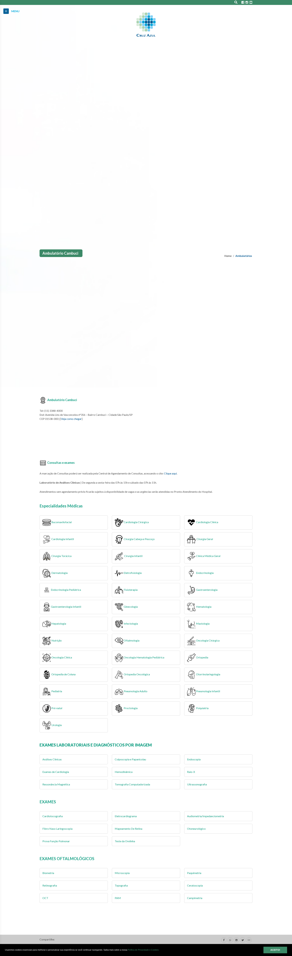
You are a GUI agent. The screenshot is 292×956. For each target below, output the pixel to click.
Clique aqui (170, 473)
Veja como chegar (71, 418)
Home (228, 255)
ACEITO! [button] (275, 950)
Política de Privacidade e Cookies (143, 950)
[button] (159, 950)
